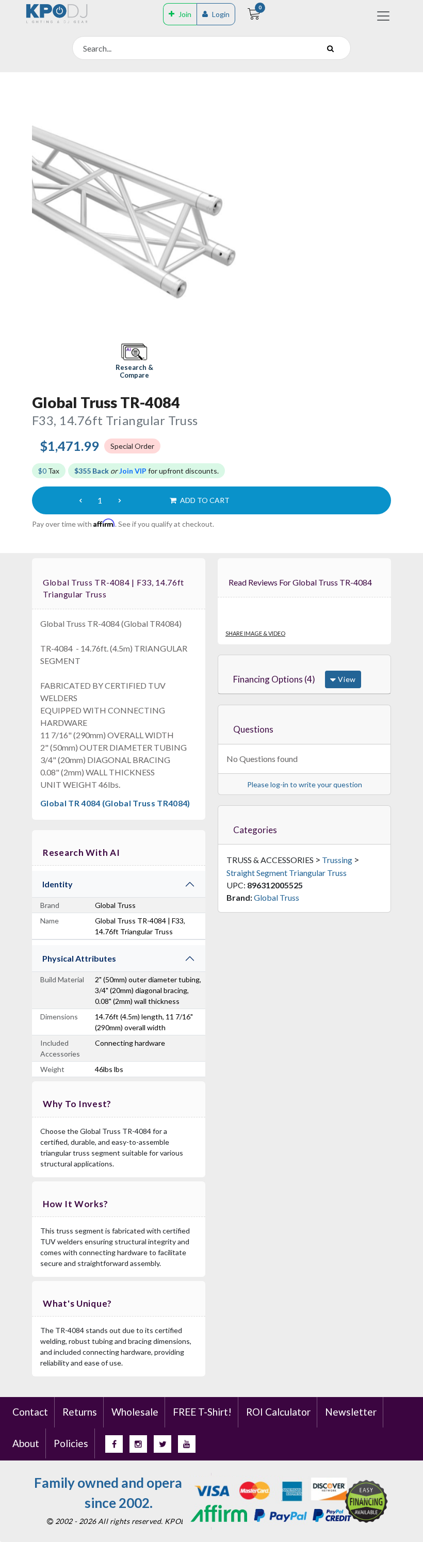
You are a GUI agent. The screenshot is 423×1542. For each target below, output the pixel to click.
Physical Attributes (79, 958)
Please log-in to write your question (304, 784)
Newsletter (351, 1412)
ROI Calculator (278, 1412)
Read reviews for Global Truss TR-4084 (300, 582)
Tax (48, 470)
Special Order (132, 446)
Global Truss (276, 897)
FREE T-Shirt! (202, 1412)
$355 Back (91, 470)
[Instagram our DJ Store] (138, 1444)
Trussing (337, 860)
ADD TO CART (204, 500)
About (25, 1443)
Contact (30, 1412)
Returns (79, 1412)
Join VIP (133, 470)
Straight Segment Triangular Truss (286, 873)
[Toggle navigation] (383, 16)
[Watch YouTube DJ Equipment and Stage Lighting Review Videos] (187, 1444)
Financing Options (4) (274, 679)
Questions (253, 729)
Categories (255, 829)
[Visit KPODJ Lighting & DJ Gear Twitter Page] (162, 1444)
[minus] (80, 500)
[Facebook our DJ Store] (114, 1444)
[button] (134, 362)
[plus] (119, 500)
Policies (71, 1443)
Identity (57, 884)
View (346, 679)
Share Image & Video (255, 633)
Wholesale (134, 1412)
